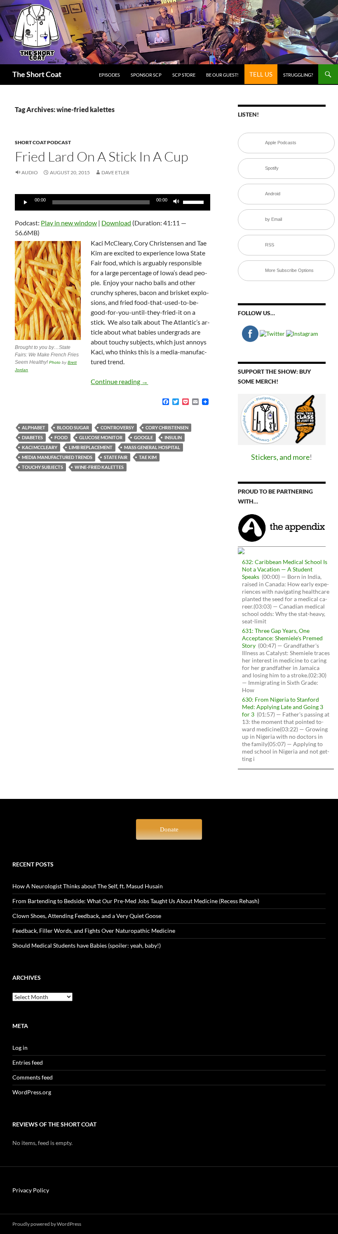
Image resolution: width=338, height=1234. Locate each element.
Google (143, 437)
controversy (117, 427)
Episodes (109, 74)
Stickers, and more (280, 456)
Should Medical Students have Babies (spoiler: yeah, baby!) (86, 945)
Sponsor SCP (146, 74)
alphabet (33, 427)
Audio (29, 172)
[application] (112, 202)
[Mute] (176, 202)
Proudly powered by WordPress (46, 1224)
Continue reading (119, 381)
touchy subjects (42, 467)
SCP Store (183, 74)
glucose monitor (100, 437)
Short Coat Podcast (43, 142)
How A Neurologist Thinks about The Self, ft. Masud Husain (87, 886)
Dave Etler (115, 172)
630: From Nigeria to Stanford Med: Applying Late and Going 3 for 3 (282, 707)
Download (116, 223)
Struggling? (298, 74)
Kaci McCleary (39, 447)
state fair (115, 457)
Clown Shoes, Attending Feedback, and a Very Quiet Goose (86, 915)
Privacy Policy (30, 1190)
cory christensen (167, 427)
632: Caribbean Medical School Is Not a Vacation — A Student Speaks (284, 569)
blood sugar (73, 427)
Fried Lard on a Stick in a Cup (101, 156)
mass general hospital (152, 447)
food (61, 437)
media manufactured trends (57, 457)
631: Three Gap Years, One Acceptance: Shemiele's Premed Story (282, 638)
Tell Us (260, 74)
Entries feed (27, 1062)
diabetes (32, 437)
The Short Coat (36, 74)
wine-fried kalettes (99, 467)
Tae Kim (148, 457)
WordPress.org (31, 1092)
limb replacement (91, 447)
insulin (173, 437)
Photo (55, 362)
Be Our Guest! (222, 74)
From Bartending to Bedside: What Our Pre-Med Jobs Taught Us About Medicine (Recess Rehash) (135, 900)
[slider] (194, 201)
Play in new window (69, 223)
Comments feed (32, 1077)
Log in (20, 1047)
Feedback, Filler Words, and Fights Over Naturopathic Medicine (93, 930)
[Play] (25, 202)
